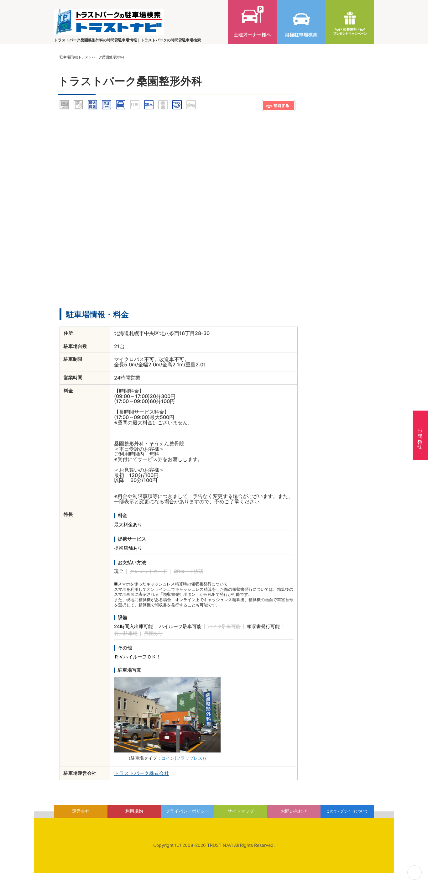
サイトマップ (240, 811)
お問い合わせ (420, 435)
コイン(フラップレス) (182, 758)
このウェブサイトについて (347, 811)
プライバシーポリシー (187, 811)
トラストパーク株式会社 (141, 773)
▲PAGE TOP (414, 872)
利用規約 (134, 811)
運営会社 (81, 811)
